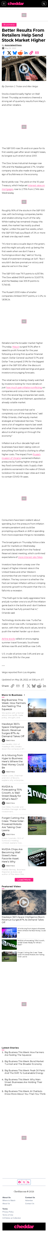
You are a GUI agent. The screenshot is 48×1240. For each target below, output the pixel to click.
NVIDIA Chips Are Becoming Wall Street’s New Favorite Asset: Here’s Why (12, 855)
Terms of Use (7, 1215)
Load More (24, 879)
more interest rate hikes (30, 557)
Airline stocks (8, 639)
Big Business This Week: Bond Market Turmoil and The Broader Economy (24, 1062)
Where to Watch (8, 1200)
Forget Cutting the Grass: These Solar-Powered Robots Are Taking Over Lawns (13, 824)
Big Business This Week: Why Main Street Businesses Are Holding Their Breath (23, 1082)
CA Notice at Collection (11, 1218)
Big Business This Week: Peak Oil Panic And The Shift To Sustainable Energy (25, 1071)
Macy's (15, 347)
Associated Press (13, 45)
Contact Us (29, 1203)
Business (9, 24)
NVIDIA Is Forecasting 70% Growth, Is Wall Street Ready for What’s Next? (12, 792)
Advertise (29, 1200)
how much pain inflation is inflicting (24, 387)
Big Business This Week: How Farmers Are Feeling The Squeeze (14, 704)
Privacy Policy (8, 1212)
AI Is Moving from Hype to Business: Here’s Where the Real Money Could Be (13, 761)
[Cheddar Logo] (16, 3)
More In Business (12, 695)
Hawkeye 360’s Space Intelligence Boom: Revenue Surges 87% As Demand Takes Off (13, 730)
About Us (6, 1203)
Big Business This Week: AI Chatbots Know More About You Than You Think (25, 1092)
